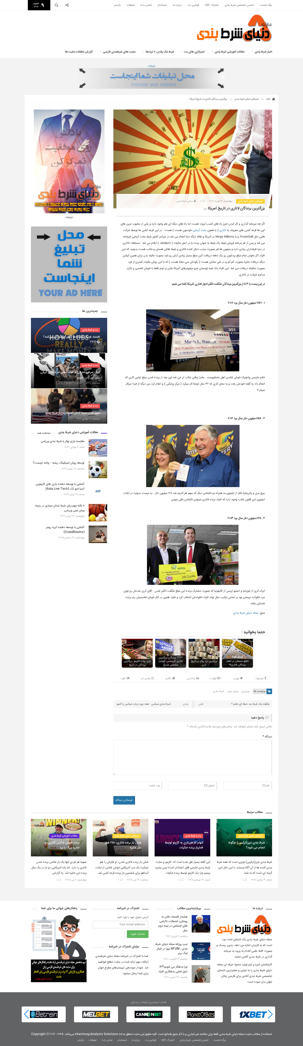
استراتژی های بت (194, 51)
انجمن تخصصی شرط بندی (239, 5)
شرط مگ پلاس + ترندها (160, 51)
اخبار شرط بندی (263, 51)
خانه (268, 99)
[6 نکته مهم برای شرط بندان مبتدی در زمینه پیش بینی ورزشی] (98, 512)
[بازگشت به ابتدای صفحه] (10, 1036)
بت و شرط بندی (90, 330)
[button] (26, 1014)
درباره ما (177, 5)
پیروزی (246, 691)
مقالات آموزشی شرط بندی (229, 51)
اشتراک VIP (211, 5)
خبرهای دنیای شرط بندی (247, 99)
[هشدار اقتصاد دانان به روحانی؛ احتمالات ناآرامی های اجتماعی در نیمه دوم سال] (201, 924)
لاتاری (222, 230)
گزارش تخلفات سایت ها (79, 51)
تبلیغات (131, 5)
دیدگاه (267, 737)
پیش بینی (232, 691)
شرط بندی (218, 691)
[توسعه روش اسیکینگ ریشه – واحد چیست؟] (98, 469)
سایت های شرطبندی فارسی (119, 51)
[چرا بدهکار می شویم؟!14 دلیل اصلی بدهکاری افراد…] (201, 974)
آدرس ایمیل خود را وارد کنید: (132, 917)
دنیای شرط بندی (184, 201)
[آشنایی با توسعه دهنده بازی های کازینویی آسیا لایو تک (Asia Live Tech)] (98, 491)
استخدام (162, 5)
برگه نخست (266, 5)
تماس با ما (146, 5)
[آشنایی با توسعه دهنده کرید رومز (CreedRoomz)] (98, 534)
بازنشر (117, 5)
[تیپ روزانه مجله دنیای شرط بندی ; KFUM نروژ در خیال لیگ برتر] (201, 951)
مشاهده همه (43, 433)
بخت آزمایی (200, 230)
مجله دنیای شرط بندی (245, 613)
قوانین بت (193, 5)
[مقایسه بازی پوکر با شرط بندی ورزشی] (98, 448)
